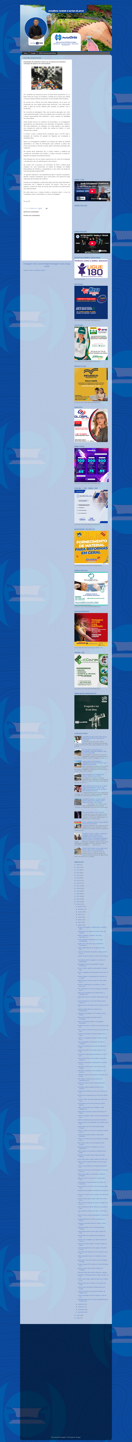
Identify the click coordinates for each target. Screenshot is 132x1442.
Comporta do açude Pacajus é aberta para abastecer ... (91, 1135)
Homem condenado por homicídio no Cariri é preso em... (92, 985)
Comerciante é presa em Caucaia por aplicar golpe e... (91, 1104)
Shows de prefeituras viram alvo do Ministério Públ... (92, 1046)
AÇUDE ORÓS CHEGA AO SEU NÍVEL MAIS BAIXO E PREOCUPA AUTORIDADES (94, 849)
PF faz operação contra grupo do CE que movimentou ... (90, 940)
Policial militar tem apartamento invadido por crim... (91, 1236)
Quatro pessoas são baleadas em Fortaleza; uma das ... (93, 1123)
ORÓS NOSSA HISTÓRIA (47, 53)
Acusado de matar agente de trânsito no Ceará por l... (92, 1055)
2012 (78, 872)
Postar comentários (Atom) (37, 270)
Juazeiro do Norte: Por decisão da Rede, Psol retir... (91, 1050)
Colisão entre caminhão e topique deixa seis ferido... (91, 1288)
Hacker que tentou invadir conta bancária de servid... (91, 1083)
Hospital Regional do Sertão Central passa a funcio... (91, 1219)
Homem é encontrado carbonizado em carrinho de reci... (92, 1063)
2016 (78, 883)
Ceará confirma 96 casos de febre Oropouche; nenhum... (92, 1059)
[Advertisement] (88, 85)
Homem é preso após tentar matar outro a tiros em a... (92, 1199)
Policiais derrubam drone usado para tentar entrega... (91, 1228)
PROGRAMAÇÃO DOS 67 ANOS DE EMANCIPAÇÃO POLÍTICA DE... (93, 1300)
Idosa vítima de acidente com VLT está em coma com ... (92, 1252)
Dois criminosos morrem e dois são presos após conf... (93, 1187)
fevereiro (81, 909)
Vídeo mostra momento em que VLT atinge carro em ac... (93, 1203)
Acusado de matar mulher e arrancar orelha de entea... (92, 1244)
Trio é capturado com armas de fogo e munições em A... (93, 989)
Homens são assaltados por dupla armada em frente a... (92, 1240)
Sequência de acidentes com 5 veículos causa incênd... (92, 1014)
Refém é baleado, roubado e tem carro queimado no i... (90, 936)
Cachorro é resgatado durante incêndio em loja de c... (92, 1038)
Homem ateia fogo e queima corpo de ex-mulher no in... (93, 1279)
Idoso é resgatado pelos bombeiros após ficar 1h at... (93, 973)
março (80, 912)
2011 (78, 870)
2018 (78, 888)
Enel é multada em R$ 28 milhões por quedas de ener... (93, 1207)
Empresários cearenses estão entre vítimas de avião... (92, 1112)
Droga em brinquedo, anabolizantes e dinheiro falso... (92, 928)
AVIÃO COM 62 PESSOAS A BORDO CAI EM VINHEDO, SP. (91, 1108)
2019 (78, 891)
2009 (78, 865)
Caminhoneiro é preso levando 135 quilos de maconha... (92, 1183)
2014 (78, 878)
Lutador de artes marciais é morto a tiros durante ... (93, 956)
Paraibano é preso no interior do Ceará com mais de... (93, 1026)
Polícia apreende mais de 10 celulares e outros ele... (92, 1256)
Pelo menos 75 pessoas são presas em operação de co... (90, 1079)
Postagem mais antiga (60, 263)
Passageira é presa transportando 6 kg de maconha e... (91, 965)
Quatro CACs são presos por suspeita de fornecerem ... (90, 944)
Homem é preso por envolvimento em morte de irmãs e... (93, 1170)
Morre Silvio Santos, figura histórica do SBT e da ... (93, 1159)
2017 (78, 886)
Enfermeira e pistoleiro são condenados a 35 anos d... (92, 1071)
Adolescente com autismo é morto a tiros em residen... (92, 932)
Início (25, 53)
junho (80, 920)
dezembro (81, 1312)
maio (80, 917)
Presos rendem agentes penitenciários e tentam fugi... (92, 969)
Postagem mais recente (33, 263)
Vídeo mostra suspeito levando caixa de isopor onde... (92, 1162)
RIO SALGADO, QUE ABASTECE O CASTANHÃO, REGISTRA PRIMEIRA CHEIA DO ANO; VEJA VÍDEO (94, 751)
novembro (81, 1309)
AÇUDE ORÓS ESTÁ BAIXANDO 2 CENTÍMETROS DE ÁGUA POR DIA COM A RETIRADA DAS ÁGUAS (94, 763)
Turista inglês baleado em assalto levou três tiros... (91, 948)
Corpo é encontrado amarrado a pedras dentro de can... (92, 952)
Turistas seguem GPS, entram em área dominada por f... (93, 1265)
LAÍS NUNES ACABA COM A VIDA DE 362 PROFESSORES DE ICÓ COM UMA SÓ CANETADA (94, 738)
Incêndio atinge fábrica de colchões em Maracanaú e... (90, 1010)
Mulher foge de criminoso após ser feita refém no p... (92, 981)
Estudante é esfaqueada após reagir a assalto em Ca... (93, 1275)
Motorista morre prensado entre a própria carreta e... (93, 1005)
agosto (80, 925)
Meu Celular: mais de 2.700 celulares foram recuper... (91, 1143)
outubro (80, 1307)
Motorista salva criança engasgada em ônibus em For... (93, 1215)
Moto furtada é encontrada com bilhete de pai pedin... (92, 1151)
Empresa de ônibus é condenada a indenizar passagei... (91, 1174)
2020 (78, 894)
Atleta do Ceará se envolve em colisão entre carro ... (91, 1178)
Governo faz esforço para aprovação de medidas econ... (93, 1139)
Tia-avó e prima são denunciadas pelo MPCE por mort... (92, 1100)
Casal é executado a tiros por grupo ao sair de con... (92, 1296)
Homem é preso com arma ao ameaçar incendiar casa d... (93, 1131)
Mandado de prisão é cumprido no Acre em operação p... (91, 1147)
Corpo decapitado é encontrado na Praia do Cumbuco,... (91, 1042)
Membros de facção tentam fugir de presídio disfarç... (91, 1155)
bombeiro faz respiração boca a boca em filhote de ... (93, 1096)
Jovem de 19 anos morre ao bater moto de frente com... (93, 1195)
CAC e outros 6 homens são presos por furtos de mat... (93, 1030)
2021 (78, 896)
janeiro (80, 906)
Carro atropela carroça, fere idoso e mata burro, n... (93, 1211)
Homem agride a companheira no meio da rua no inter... (92, 977)
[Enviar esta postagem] (46, 208)
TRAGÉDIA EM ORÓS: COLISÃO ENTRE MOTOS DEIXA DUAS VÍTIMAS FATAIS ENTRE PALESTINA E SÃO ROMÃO (93, 800)
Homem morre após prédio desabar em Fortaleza (90, 1269)
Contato (33, 53)
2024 (78, 904)
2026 (78, 1318)
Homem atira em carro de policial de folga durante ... (91, 1127)
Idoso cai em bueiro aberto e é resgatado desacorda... (90, 1022)
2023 (78, 901)
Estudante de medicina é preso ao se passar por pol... (93, 1091)
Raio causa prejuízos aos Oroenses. (93, 812)
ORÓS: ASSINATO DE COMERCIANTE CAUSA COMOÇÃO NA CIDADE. (93, 775)
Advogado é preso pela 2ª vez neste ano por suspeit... (91, 1067)
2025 (78, 1315)
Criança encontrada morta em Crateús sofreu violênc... (92, 1224)
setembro (81, 1304)
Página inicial (47, 264)
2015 (78, 880)
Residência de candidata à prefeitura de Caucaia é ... (93, 1191)
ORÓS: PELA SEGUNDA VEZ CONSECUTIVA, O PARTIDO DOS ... (91, 993)
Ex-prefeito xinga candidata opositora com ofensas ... (91, 1087)
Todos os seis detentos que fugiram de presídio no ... (92, 1166)
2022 (78, 899)
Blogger (78, 1437)
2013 (78, 875)
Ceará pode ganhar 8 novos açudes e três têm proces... (92, 1248)
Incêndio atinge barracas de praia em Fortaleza (92, 1120)
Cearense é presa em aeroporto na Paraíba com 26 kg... (93, 1075)
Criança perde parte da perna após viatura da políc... (92, 1232)
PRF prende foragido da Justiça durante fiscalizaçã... (90, 1018)
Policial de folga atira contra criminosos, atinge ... (93, 1272)
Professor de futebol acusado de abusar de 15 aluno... (92, 1034)
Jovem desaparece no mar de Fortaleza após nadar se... (92, 1001)
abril (79, 914)
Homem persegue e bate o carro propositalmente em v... (93, 1116)
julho (79, 922)
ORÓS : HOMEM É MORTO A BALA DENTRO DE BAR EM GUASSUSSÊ (95, 823)
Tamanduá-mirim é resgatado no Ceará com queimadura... (91, 960)
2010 (78, 867)
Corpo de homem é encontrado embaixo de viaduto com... (91, 1292)
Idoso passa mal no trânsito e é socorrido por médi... (92, 1283)
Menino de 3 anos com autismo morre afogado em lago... (92, 1260)
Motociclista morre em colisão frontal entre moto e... (93, 997)
